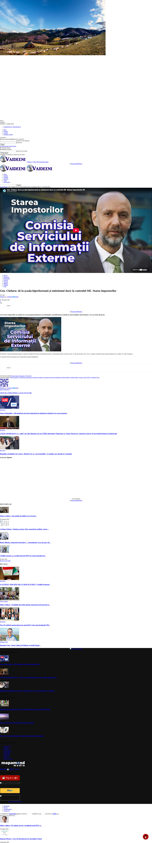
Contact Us (7, 811)
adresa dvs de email (21, 151)
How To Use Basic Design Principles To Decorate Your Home (21, 736)
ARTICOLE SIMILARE (7, 393)
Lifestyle (6, 179)
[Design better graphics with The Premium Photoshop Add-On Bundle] (4, 706)
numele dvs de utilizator (22, 141)
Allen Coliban (4, 601)
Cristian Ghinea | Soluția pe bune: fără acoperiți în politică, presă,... (24, 529)
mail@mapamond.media (15, 801)
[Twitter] (23, 305)
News (5, 174)
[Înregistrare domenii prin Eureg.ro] (42, 814)
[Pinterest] (29, 305)
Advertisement (8, 809)
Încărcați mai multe (5, 560)
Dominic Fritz (4, 642)
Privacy (6, 807)
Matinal (6, 283)
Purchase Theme (8, 134)
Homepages (7, 182)
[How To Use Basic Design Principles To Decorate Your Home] (4, 732)
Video (5, 180)
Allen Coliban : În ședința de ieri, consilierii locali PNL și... (21, 825)
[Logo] (13, 171)
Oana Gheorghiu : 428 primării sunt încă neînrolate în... (20, 664)
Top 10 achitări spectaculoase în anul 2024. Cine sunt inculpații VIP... (25, 625)
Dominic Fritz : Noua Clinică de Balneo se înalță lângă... (20, 645)
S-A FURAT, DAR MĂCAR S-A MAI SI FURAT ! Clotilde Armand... (25, 584)
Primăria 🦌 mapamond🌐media (9, 296)
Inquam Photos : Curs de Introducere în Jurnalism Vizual (21, 839)
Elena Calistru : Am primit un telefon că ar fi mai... (18, 516)
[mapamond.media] (10, 792)
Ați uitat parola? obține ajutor (8, 146)
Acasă (1, 187)
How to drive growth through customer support (17, 723)
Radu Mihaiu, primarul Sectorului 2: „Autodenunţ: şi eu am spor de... (25, 542)
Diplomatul (7, 278)
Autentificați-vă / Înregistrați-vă (12, 127)
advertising (9, 769)
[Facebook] (17, 305)
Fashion (6, 175)
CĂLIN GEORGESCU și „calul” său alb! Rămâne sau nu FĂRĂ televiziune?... (28, 677)
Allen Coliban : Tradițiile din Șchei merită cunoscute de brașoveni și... (25, 605)
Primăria (6, 285)
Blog (5, 130)
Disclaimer (7, 806)
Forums (6, 131)
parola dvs (19, 142)
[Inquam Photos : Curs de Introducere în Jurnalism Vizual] (4, 835)
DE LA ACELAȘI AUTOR (23, 393)
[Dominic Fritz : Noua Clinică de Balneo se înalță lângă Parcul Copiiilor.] (9, 640)
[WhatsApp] (36, 305)
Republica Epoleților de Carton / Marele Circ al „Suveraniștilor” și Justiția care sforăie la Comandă (36, 454)
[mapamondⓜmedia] (76, 163)
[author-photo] (4, 386)
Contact (6, 133)
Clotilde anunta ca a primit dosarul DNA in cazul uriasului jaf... (23, 556)
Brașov (6, 187)
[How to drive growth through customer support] (4, 719)
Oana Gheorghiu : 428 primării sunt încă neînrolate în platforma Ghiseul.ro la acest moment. (33, 413)
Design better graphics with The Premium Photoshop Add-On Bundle (25, 709)
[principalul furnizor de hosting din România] (29, 814)
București (6, 277)
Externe (6, 280)
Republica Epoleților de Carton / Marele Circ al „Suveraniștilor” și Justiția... (27, 691)
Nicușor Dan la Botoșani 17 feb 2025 (21, 376)
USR (5, 286)
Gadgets (6, 177)
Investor (6, 281)
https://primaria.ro (5, 389)
